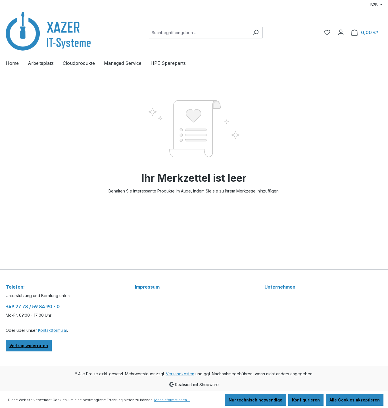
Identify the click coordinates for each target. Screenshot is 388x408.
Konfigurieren (306, 399)
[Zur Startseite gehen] (48, 31)
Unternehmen (279, 287)
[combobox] (199, 32)
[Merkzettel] (327, 32)
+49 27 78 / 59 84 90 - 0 (33, 306)
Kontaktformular (52, 330)
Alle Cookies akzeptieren (354, 399)
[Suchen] (255, 32)
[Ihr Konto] (341, 32)
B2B (374, 4)
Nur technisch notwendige (255, 399)
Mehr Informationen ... (172, 400)
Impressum (147, 287)
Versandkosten (180, 373)
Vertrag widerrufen (28, 345)
